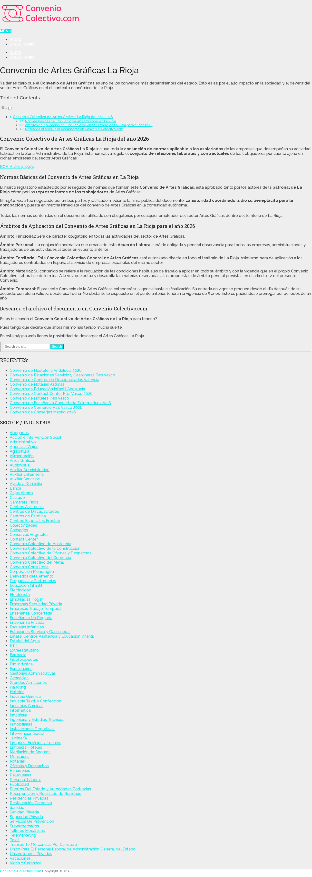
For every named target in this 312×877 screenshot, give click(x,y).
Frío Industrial (22, 664)
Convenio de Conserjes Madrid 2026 (43, 412)
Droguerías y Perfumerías (33, 580)
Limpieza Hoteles (26, 747)
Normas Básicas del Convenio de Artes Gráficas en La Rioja (70, 121)
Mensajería (19, 756)
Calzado (17, 497)
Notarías (17, 761)
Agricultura (19, 451)
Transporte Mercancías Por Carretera (43, 844)
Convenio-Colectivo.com (20, 871)
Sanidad (17, 807)
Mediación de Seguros (30, 752)
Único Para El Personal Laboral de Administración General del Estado (73, 849)
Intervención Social (27, 733)
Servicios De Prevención (32, 821)
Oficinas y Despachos (29, 766)
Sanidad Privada (24, 812)
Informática (20, 710)
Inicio (15, 39)
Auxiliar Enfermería (27, 474)
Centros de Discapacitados (34, 511)
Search (57, 346)
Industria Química (25, 696)
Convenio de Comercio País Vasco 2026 (46, 407)
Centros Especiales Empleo (35, 520)
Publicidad (19, 784)
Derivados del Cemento (31, 576)
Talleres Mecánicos (27, 830)
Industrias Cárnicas (26, 705)
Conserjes (19, 530)
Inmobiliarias (21, 724)
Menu (5, 31)
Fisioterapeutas (24, 659)
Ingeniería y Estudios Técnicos (37, 719)
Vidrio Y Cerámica (25, 863)
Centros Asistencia (27, 506)
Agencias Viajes (24, 446)
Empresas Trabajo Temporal (35, 608)
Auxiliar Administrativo (29, 469)
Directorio (22, 44)
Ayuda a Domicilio (26, 483)
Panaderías (20, 770)
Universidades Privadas (31, 853)
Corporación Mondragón (32, 571)
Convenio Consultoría (29, 567)
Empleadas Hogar (26, 599)
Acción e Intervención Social (35, 437)
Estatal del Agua (25, 641)
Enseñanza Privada (27, 622)
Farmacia (18, 655)
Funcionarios (21, 668)
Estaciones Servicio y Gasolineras (40, 631)
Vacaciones (20, 858)
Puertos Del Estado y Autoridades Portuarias (50, 789)
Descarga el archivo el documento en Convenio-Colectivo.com (74, 129)
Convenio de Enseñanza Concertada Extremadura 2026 (60, 403)
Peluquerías (20, 775)
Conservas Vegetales (29, 534)
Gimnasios (19, 678)
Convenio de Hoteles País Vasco (39, 398)
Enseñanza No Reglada (31, 618)
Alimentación (22, 456)
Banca (15, 488)
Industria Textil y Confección (35, 701)
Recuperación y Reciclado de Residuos (45, 793)
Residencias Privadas (29, 798)
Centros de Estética (28, 516)
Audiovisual (20, 465)
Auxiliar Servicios (25, 479)
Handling (18, 687)
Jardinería (18, 738)
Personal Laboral (25, 779)
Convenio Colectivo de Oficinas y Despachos (50, 553)
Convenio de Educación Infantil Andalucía (47, 389)
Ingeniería (18, 715)
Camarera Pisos (24, 502)
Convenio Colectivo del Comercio (40, 557)
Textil (15, 840)
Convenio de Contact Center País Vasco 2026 (51, 393)
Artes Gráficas (22, 460)
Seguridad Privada (26, 816)
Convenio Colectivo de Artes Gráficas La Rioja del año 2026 (63, 117)
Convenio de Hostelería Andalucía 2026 (46, 370)
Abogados (19, 432)
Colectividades (23, 525)
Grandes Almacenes (28, 682)
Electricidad (20, 590)
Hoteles (17, 692)
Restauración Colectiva (31, 803)
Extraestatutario (24, 650)
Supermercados (24, 826)
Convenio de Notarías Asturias (37, 384)
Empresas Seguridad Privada (36, 604)
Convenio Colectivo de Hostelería (40, 543)
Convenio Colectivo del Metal (37, 562)
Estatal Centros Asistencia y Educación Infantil (52, 636)
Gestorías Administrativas (33, 673)
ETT (14, 645)
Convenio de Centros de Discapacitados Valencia (54, 379)
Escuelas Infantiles (27, 627)
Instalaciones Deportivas (32, 729)
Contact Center (24, 539)
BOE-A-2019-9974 (17, 166)
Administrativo (23, 442)
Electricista (20, 594)
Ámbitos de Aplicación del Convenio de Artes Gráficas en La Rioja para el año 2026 (89, 125)
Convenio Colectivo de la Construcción (45, 548)
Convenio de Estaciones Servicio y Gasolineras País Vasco (62, 375)
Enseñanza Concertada (31, 613)
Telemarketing (23, 835)
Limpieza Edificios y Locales (35, 742)
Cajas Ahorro (21, 493)
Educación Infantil (26, 585)
